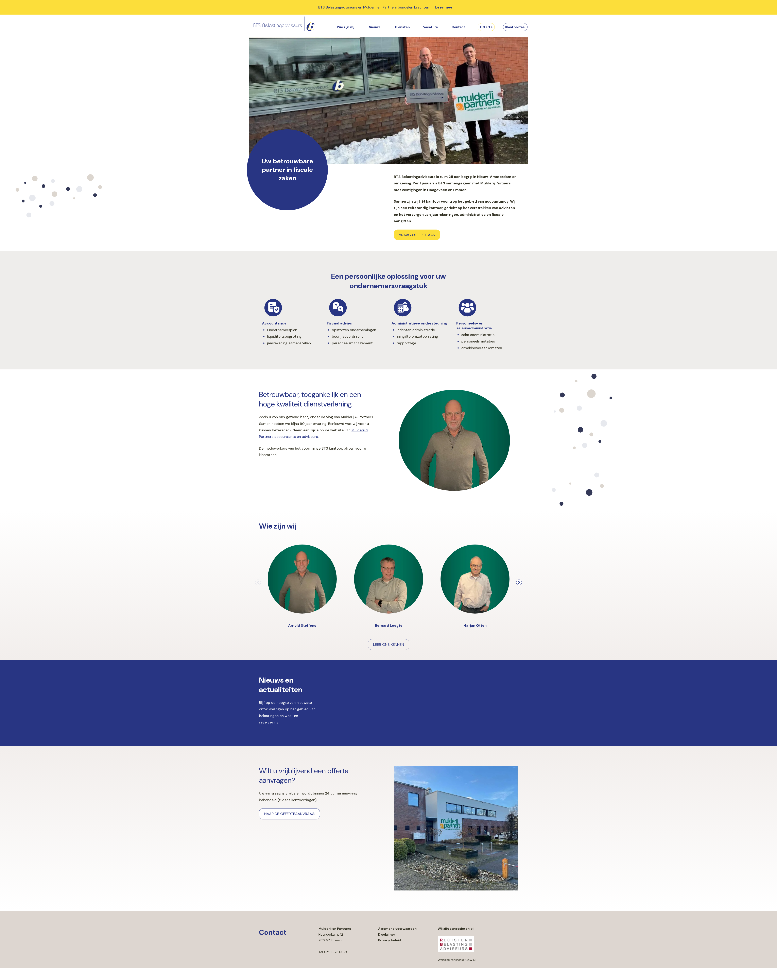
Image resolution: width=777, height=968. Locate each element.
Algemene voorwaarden (397, 929)
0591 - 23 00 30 (336, 952)
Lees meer (444, 7)
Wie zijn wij (345, 27)
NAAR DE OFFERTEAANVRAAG (289, 813)
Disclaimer (386, 934)
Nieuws (374, 27)
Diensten (402, 27)
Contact (458, 27)
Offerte (486, 27)
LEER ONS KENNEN (388, 644)
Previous (258, 582)
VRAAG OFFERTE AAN (417, 234)
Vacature (430, 27)
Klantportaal (515, 27)
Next (519, 582)
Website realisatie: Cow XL (457, 960)
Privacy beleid (389, 940)
